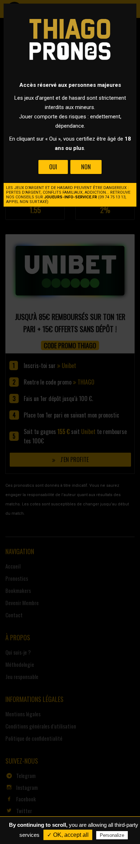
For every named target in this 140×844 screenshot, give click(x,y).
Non (86, 166)
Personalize (112, 835)
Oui (53, 166)
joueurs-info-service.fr (70, 197)
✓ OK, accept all (68, 835)
